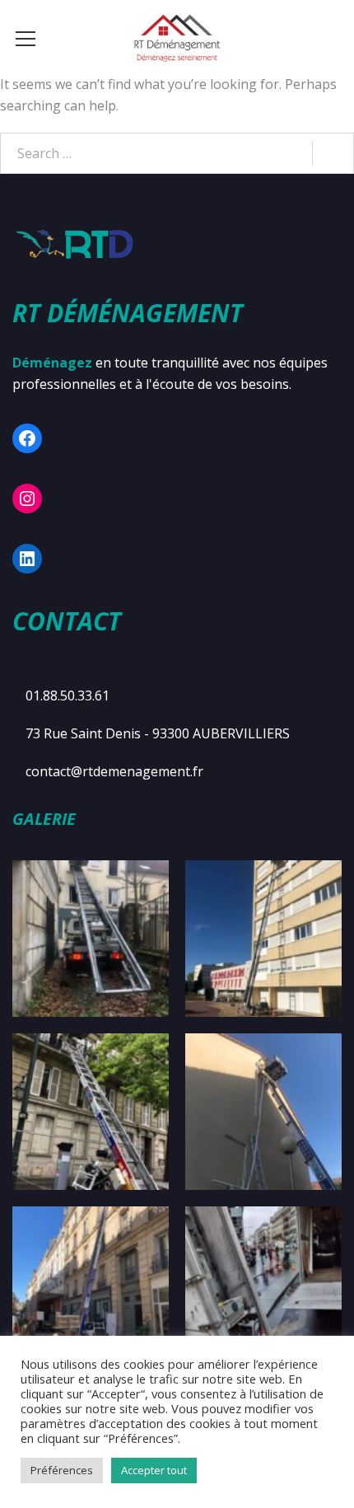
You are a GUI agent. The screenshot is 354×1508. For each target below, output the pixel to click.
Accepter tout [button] (154, 1470)
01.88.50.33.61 (67, 695)
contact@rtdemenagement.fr (114, 771)
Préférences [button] (61, 1470)
